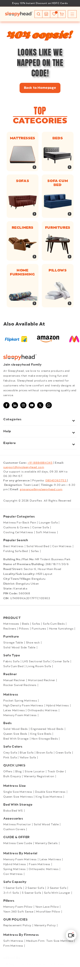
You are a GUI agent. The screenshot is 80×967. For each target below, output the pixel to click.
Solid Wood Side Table (19, 647)
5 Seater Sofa (31, 892)
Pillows (57, 270)
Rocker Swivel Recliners (19, 685)
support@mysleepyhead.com (23, 467)
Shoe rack (33, 642)
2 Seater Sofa (34, 888)
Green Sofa (63, 752)
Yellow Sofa (28, 757)
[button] (38, 14)
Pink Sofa (10, 757)
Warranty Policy (45, 925)
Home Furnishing (22, 272)
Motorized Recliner (41, 680)
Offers (7, 771)
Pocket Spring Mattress (20, 700)
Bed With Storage (16, 738)
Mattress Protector (17, 824)
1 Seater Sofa (12, 888)
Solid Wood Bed (37, 546)
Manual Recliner (14, 680)
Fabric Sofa (11, 661)
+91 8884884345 (40, 462)
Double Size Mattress (50, 792)
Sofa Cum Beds (54, 623)
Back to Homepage (40, 88)
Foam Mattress (39, 864)
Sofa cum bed (57, 183)
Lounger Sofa (48, 522)
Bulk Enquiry (12, 776)
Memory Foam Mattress (20, 715)
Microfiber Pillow (48, 911)
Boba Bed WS (13, 810)
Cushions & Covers (16, 527)
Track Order (56, 771)
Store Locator (35, 771)
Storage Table (13, 642)
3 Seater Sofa (56, 888)
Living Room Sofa (38, 666)
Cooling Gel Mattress (18, 532)
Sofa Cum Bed (13, 666)
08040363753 (56, 480)
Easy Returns (36, 964)
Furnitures (57, 228)
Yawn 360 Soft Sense (18, 911)
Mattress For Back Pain (19, 522)
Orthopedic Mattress (42, 710)
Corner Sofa (40, 527)
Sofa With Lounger (57, 892)
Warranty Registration (39, 776)
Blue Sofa (26, 752)
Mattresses (22, 138)
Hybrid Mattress (57, 705)
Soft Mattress (46, 532)
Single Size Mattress (17, 792)
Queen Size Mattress (18, 796)
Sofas (22, 181)
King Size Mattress (49, 796)
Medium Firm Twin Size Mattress (49, 941)
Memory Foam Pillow (17, 906)
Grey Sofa (10, 752)
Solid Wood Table (46, 824)
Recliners (22, 228)
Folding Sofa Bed (15, 551)
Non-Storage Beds (45, 738)
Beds (57, 138)
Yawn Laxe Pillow (47, 906)
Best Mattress (13, 546)
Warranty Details (46, 843)
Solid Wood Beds (15, 729)
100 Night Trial (13, 964)
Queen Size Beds (15, 734)
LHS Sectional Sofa (36, 661)
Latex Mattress (14, 710)
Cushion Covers (14, 829)
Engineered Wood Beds (47, 729)
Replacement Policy (17, 925)
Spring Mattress (14, 869)
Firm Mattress (13, 945)
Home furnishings (61, 628)
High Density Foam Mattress (23, 705)
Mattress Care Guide (17, 843)
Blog (18, 771)
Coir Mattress (62, 546)
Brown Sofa (44, 752)
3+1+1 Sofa (11, 892)
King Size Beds (40, 734)
